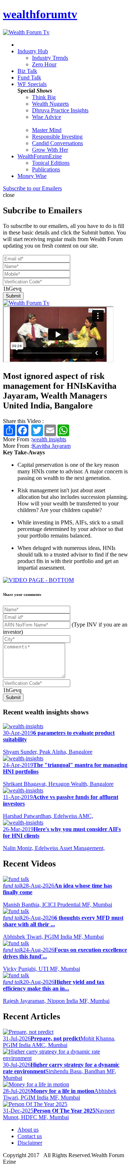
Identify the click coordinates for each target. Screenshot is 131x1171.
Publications (46, 169)
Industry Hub (32, 51)
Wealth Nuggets (50, 104)
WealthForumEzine (39, 156)
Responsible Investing (57, 136)
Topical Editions (51, 163)
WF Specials (32, 84)
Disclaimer (29, 1143)
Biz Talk (27, 71)
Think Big (44, 97)
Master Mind (46, 130)
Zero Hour (44, 64)
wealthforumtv (40, 14)
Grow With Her (50, 150)
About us (28, 1130)
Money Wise (32, 176)
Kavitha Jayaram (51, 446)
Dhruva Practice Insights (60, 110)
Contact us (29, 1136)
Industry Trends (50, 58)
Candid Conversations (57, 143)
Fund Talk (29, 77)
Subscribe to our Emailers (32, 188)
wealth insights (49, 439)
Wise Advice (46, 117)
